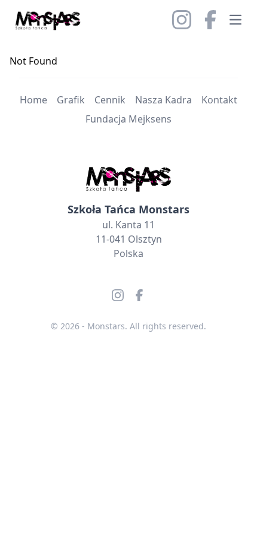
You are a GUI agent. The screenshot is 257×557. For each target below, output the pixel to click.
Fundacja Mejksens (128, 119)
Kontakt (219, 99)
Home (33, 99)
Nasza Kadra (163, 99)
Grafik (71, 99)
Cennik (110, 99)
